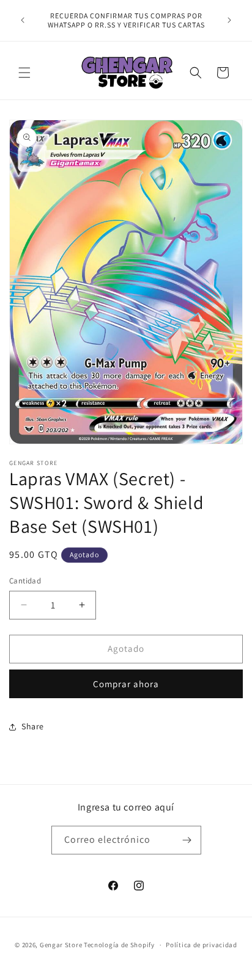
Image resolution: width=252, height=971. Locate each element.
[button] (24, 72)
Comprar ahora (126, 684)
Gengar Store (61, 944)
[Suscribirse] (187, 840)
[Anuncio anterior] (22, 20)
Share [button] (32, 726)
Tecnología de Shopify (119, 944)
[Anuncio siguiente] (229, 20)
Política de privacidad (201, 944)
